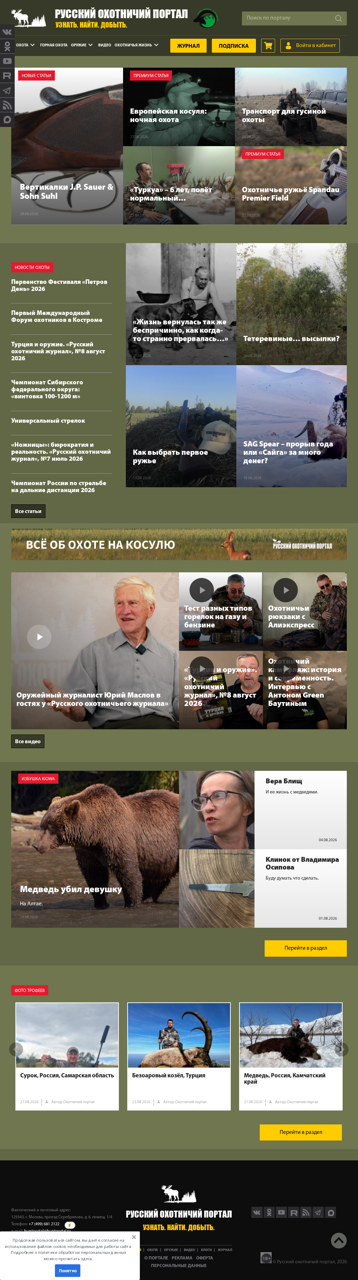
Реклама (182, 1258)
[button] (68, 1249)
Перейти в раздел (306, 948)
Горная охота (53, 45)
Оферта (204, 1258)
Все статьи (28, 511)
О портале (156, 1258)
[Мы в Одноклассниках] (7, 46)
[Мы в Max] (7, 119)
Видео (104, 45)
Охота (22, 45)
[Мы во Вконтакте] (7, 31)
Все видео (28, 742)
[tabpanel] (67, 1056)
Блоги (206, 1250)
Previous (16, 1049)
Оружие (78, 45)
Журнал (188, 46)
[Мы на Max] (330, 1216)
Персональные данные (179, 1266)
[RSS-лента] (7, 105)
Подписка (234, 46)
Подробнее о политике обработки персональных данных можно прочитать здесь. (68, 1255)
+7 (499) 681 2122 (44, 1224)
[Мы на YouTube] (7, 61)
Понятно (68, 1270)
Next (342, 1049)
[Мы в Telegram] (7, 90)
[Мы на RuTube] (7, 75)
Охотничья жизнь (133, 45)
